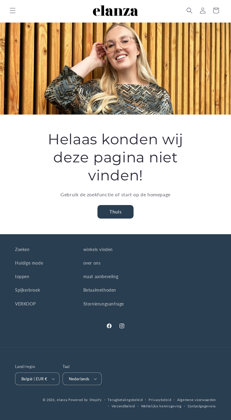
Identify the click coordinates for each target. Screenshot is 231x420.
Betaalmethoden (99, 290)
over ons (92, 262)
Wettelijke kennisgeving (161, 406)
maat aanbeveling (101, 276)
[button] (12, 10)
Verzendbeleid (123, 406)
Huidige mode (29, 262)
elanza (62, 400)
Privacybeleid (160, 400)
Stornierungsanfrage (103, 303)
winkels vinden (98, 249)
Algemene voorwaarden (196, 400)
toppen (22, 276)
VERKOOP (25, 303)
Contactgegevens (202, 406)
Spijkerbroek (27, 290)
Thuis (115, 211)
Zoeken (22, 249)
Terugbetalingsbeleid (125, 400)
